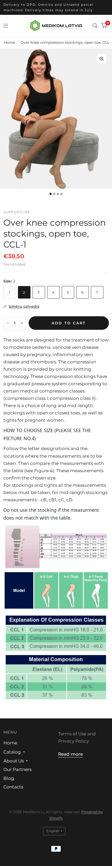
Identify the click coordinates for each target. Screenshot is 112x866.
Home (9, 42)
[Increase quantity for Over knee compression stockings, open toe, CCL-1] (22, 323)
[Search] (95, 25)
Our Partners (17, 769)
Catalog (12, 752)
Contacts (13, 786)
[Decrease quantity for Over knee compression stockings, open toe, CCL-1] (7, 323)
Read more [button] (70, 754)
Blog (8, 778)
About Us (13, 760)
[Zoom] (101, 59)
